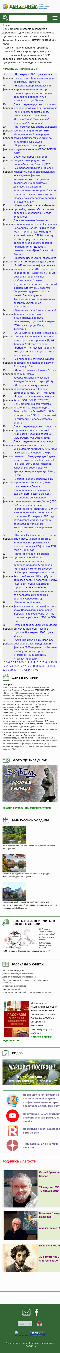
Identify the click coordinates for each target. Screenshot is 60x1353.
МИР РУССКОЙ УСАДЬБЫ (30, 820)
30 (33, 666)
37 (3, 670)
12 (28, 662)
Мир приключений (11, 989)
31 (37, 666)
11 (25, 662)
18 (45, 662)
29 (29, 666)
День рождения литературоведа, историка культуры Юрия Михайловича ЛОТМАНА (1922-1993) (35, 445)
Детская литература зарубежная (17, 974)
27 (22, 666)
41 (18, 670)
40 (14, 670)
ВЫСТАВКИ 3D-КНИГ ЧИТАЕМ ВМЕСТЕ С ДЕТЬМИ (33, 922)
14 (34, 662)
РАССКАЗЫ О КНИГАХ (28, 964)
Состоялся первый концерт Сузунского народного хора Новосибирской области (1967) (32, 160)
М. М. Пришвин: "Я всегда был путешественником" (26, 951)
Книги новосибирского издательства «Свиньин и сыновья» (25, 981)
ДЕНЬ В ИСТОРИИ (25, 677)
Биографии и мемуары (13, 970)
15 (37, 662)
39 (11, 670)
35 (51, 666)
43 (25, 670)
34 (47, 666)
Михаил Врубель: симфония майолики (26, 807)
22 (4, 666)
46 (36, 670)
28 (25, 666)
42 (21, 670)
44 (29, 670)
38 (7, 670)
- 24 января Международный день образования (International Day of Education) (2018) (34, 362)
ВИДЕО (17, 1053)
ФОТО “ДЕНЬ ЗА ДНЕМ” (30, 760)
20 (52, 662)
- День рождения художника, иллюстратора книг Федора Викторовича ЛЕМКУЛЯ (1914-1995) (34, 389)
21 (55, 662)
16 (40, 662)
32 (40, 666)
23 (7, 666)
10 (22, 662)
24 (11, 666)
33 (43, 666)
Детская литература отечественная (19, 977)
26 (18, 666)
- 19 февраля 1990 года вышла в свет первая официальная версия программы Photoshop (34, 78)
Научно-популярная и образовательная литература (26, 992)
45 (32, 670)
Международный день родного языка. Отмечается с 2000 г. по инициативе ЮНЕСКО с (33, 138)
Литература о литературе (14, 986)
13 (31, 662)
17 (43, 662)
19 (49, 662)
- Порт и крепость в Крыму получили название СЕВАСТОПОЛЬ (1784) (35, 149)
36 (54, 666)
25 (15, 666)
